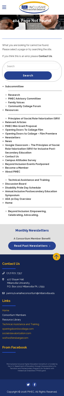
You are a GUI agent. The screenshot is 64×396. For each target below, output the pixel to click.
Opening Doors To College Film (24, 129)
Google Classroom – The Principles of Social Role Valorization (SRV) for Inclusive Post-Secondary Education (32, 149)
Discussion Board (15, 183)
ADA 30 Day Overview (18, 199)
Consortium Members (14, 315)
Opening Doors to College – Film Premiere (31, 133)
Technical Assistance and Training (29, 180)
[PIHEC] (34, 7)
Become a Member (17, 167)
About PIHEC (12, 171)
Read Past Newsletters (31, 245)
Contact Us (45, 56)
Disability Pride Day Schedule (23, 187)
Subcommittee (14, 86)
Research (14, 95)
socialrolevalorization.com (16, 333)
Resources (11, 110)
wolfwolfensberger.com (15, 337)
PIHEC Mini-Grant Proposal (21, 126)
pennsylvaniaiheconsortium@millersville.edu (30, 293)
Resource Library (11, 319)
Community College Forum (24, 106)
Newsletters (12, 137)
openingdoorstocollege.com (18, 328)
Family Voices (16, 102)
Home (9, 202)
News (8, 141)
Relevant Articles (15, 122)
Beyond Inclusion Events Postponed (27, 164)
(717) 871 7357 (14, 273)
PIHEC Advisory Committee (24, 98)
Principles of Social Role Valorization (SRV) (34, 118)
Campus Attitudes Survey (20, 160)
